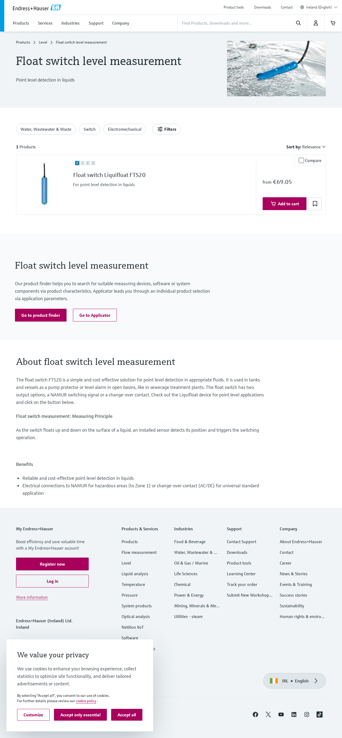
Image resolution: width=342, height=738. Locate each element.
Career (286, 563)
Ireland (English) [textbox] (319, 7)
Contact (287, 7)
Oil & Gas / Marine (191, 563)
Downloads (262, 7)
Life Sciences (185, 573)
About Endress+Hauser (301, 541)
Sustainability (292, 605)
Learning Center (241, 573)
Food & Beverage (189, 541)
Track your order (242, 584)
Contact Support (241, 541)
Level (43, 42)
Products (23, 42)
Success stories (293, 595)
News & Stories (294, 573)
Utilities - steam (188, 616)
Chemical (182, 584)
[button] (315, 203)
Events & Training (296, 584)
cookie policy (86, 700)
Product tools (234, 7)
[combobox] (322, 7)
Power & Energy (189, 595)
